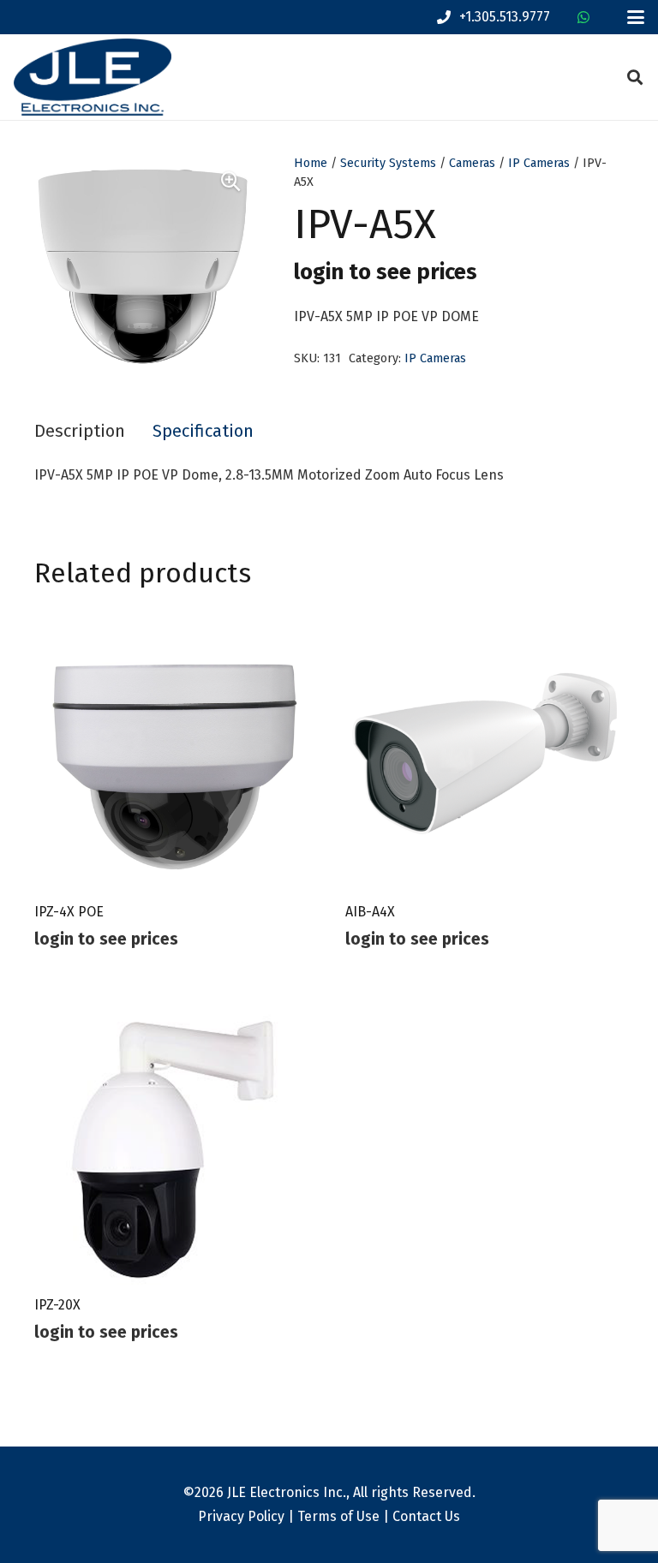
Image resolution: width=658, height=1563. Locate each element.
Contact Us (426, 1516)
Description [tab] (79, 431)
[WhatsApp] (583, 17)
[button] (635, 17)
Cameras (472, 163)
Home (310, 163)
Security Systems (388, 163)
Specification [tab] (203, 431)
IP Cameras (539, 163)
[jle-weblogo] (92, 77)
